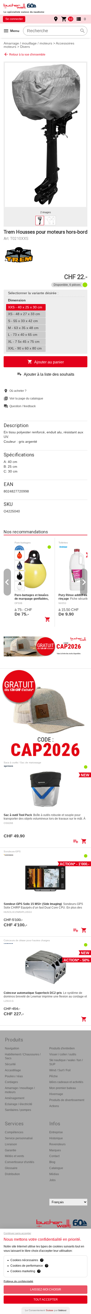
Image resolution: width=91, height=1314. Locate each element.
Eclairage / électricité (18, 1104)
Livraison (11, 1144)
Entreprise (56, 1132)
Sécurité (10, 1064)
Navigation (12, 1048)
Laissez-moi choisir (45, 1289)
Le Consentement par (45, 1310)
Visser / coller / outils (62, 1054)
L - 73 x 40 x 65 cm (22, 334)
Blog (52, 1162)
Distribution (12, 1174)
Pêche (53, 1076)
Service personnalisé (19, 1138)
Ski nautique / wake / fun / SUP (66, 1062)
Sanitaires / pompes (18, 1110)
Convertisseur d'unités (19, 1162)
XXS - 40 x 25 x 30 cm (25, 307)
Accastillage (13, 1070)
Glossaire (11, 1168)
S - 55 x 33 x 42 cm (23, 321)
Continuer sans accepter (17, 1233)
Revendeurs (57, 1144)
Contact (54, 1156)
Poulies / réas (14, 1076)
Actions (54, 1106)
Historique (56, 1138)
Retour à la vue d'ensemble (24, 54)
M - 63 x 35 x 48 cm (23, 328)
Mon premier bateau (62, 1088)
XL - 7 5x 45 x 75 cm (24, 341)
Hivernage (56, 1094)
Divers (25, 47)
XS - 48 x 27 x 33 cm (24, 314)
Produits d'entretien (62, 1048)
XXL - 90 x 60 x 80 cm (25, 348)
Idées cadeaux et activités (66, 1082)
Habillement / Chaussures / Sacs (23, 1056)
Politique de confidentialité (18, 1281)
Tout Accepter (45, 1299)
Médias (54, 1174)
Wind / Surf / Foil (60, 1070)
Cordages (11, 1082)
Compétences (14, 1132)
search (82, 31)
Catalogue (56, 1168)
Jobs (52, 1180)
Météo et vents (14, 1156)
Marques (55, 1150)
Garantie (10, 1150)
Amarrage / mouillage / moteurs (28, 43)
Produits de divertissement (66, 1100)
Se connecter (14, 19)
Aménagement (14, 1098)
